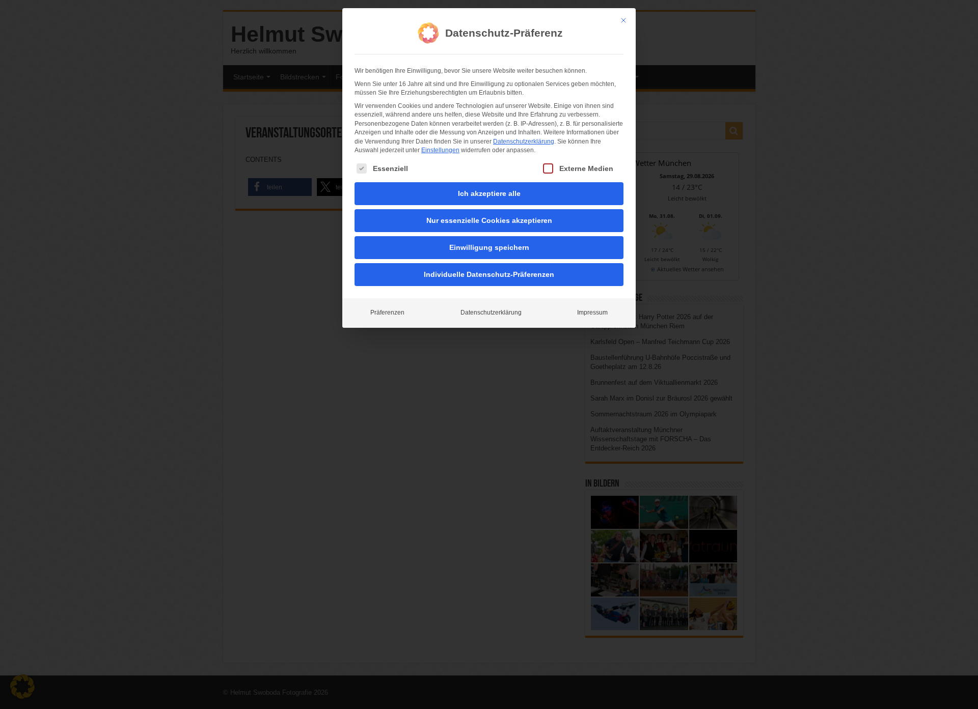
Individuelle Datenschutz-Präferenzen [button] (489, 274)
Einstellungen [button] (440, 150)
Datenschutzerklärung (523, 141)
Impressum (592, 312)
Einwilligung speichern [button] (489, 247)
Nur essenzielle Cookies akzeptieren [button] (489, 220)
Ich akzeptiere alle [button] (489, 193)
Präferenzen (387, 312)
